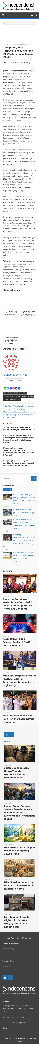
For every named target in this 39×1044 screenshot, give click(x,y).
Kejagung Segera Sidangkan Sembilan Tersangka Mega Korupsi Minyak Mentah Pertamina (18, 463)
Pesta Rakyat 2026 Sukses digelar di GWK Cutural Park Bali (16, 642)
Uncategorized (25, 45)
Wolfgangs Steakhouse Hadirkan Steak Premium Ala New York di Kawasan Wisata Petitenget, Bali (19, 541)
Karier (5, 1028)
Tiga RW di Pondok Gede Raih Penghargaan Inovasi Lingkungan (18, 719)
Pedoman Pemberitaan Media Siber (17, 938)
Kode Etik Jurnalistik (10, 943)
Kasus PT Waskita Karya (12, 396)
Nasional (16, 45)
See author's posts (14, 380)
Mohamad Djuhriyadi (15, 374)
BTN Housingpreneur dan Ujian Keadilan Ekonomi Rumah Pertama (19, 885)
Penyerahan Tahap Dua (12, 399)
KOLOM (7, 742)
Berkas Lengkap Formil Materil (15, 393)
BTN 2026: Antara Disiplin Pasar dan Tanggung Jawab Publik (19, 850)
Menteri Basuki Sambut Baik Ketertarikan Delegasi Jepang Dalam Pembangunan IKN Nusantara (19, 415)
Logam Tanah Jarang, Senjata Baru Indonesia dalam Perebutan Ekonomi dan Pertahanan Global (19, 812)
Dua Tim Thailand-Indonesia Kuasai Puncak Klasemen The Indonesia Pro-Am (24, 555)
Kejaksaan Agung (28, 396)
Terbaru (7, 489)
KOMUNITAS (7, 571)
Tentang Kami (8, 961)
